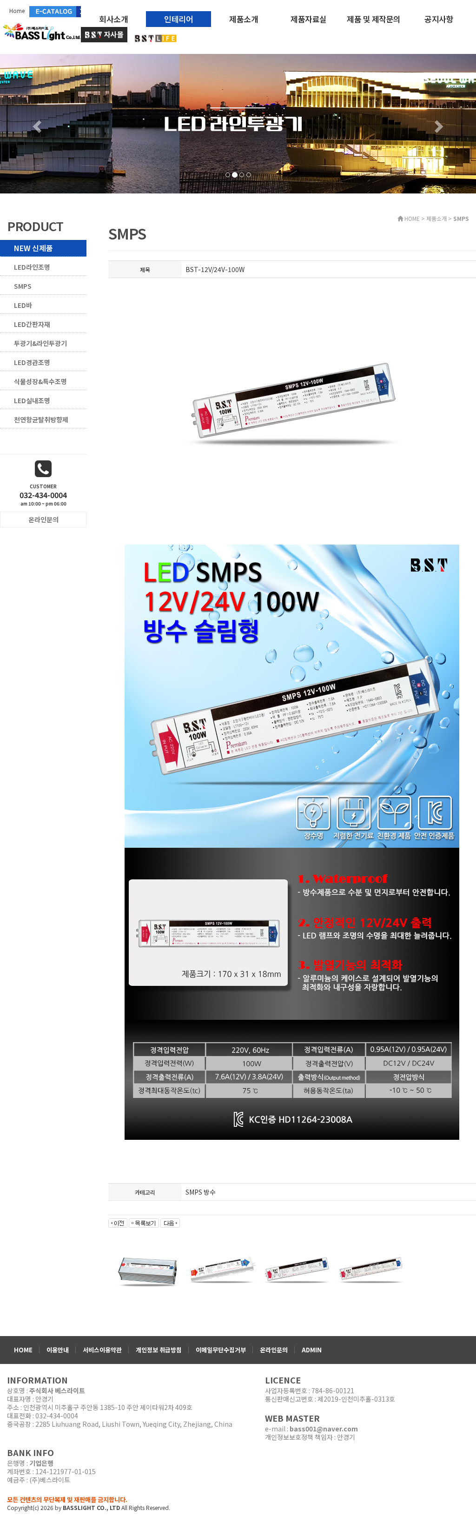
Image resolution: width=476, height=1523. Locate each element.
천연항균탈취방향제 (41, 419)
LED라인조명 (32, 267)
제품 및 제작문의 (374, 19)
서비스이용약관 (102, 1349)
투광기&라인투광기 (40, 343)
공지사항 (438, 19)
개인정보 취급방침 (159, 1349)
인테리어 (178, 19)
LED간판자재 (32, 324)
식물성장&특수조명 (40, 381)
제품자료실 (309, 19)
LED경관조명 (32, 362)
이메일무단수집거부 (221, 1349)
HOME (23, 1349)
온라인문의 (274, 1349)
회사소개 (113, 19)
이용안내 (57, 1349)
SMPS (23, 286)
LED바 (23, 305)
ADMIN (312, 1349)
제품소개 (243, 19)
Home (17, 10)
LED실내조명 (32, 400)
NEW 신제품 (33, 247)
